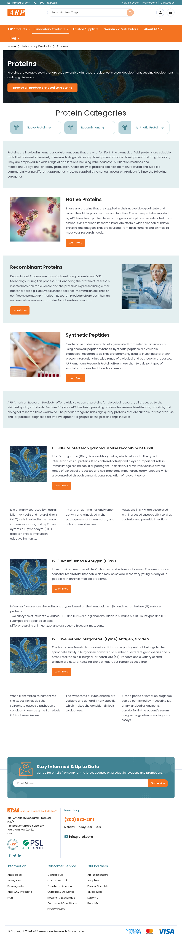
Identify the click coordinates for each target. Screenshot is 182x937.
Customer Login (57, 880)
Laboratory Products (36, 46)
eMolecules (94, 892)
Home (11, 46)
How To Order (130, 2)
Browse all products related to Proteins (42, 88)
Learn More (75, 242)
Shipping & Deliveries (60, 892)
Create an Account (60, 886)
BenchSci (93, 903)
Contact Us (167, 2)
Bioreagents (15, 886)
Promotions (150, 2)
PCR (10, 897)
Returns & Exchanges (61, 897)
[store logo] (16, 12)
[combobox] (90, 12)
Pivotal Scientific (98, 886)
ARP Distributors (97, 875)
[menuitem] (19, 29)
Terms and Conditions (62, 903)
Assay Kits (14, 880)
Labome (92, 897)
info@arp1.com (21, 2)
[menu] (91, 33)
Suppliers (93, 880)
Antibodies (14, 875)
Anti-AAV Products (19, 892)
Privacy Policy (56, 909)
